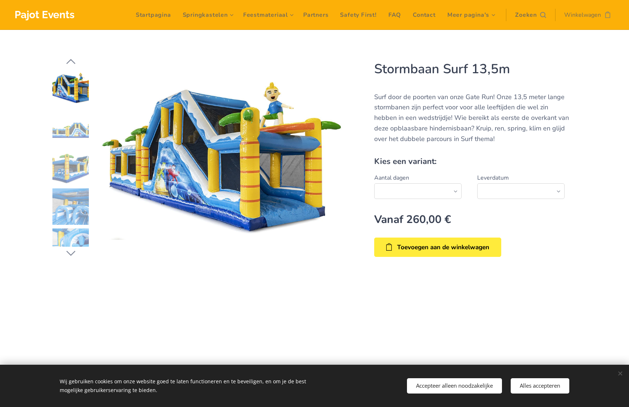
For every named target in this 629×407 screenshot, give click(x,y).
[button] (530, 15)
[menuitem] (155, 15)
